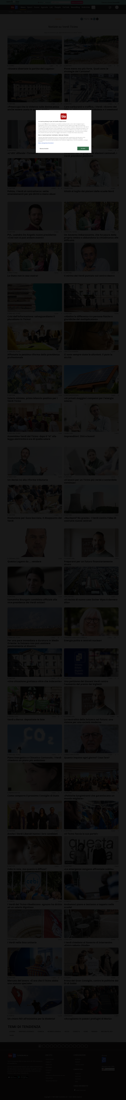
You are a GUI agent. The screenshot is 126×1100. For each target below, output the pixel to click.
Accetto (83, 148)
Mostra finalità (44, 148)
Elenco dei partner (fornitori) (45, 143)
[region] (63, 131)
